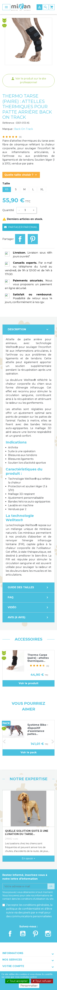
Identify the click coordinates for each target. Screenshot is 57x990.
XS (6, 189)
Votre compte (13, 966)
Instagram (48, 933)
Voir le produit (28, 683)
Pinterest (33, 239)
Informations (12, 953)
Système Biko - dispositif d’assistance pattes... (37, 729)
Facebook (10, 933)
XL (42, 189)
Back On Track (23, 128)
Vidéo (28, 607)
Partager (20, 239)
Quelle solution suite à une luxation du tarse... (26, 832)
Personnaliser (29, 985)
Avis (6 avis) (28, 617)
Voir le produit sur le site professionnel (28, 80)
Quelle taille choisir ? (21, 175)
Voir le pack (29, 752)
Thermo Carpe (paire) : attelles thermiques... (38, 657)
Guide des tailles (28, 587)
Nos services (12, 959)
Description (28, 329)
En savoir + (28, 858)
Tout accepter (18, 981)
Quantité (8, 210)
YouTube (23, 933)
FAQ (28, 597)
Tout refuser (43, 981)
